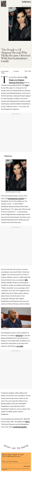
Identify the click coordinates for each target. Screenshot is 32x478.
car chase (20, 346)
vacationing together (20, 427)
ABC (26, 280)
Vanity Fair (19, 335)
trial (26, 85)
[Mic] (3, 4)
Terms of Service (25, 468)
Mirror (28, 421)
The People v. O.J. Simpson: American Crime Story (18, 79)
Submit (27, 466)
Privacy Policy (4, 469)
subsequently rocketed (16, 198)
